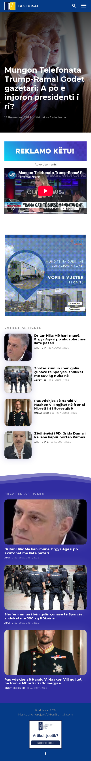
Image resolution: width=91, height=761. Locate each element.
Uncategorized (44, 413)
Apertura (40, 348)
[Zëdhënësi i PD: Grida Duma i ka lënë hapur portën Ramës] (18, 445)
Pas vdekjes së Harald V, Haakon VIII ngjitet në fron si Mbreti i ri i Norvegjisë (59, 404)
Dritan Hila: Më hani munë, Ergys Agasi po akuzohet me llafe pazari (59, 339)
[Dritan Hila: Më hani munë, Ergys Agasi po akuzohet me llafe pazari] (18, 347)
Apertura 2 (41, 442)
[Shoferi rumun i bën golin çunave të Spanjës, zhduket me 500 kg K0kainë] (18, 379)
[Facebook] (45, 753)
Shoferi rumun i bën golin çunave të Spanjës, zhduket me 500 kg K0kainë (58, 372)
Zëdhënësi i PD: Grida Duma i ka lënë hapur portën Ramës (59, 435)
